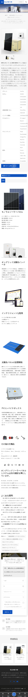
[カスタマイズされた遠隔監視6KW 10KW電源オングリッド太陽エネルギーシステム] (7, 649)
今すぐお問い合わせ (10, 166)
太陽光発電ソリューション (15, 15)
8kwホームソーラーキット (8, 547)
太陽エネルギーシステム (13, 17)
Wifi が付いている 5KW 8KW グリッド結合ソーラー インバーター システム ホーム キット (14, 571)
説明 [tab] (3, 180)
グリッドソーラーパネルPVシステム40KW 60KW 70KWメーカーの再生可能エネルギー (21, 655)
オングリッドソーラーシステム (13, 19)
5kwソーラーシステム (7, 542)
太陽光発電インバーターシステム (16, 536)
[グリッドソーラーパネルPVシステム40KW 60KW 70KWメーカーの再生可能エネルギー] (20, 649)
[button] (27, 653)
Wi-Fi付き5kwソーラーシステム (10, 550)
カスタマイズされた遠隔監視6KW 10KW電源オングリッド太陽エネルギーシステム (8, 655)
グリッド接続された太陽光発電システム (12, 539)
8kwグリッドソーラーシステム (10, 544)
